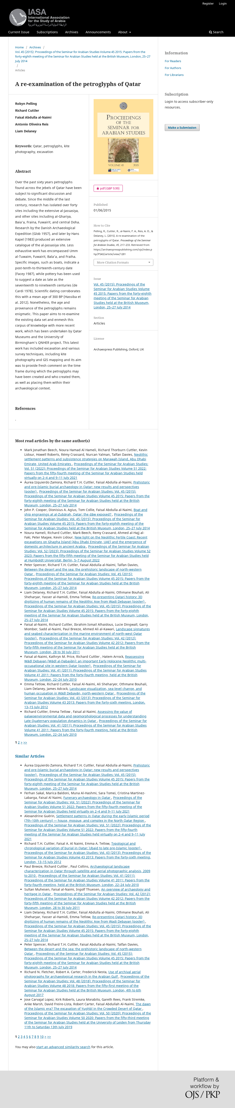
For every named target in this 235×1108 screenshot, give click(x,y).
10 (42, 1036)
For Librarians (174, 75)
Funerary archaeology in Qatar (87, 797)
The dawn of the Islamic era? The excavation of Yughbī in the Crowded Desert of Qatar (87, 1006)
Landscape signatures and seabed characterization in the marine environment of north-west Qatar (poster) (87, 633)
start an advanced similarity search (63, 1047)
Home (19, 47)
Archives (71, 32)
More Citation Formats (113, 262)
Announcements (98, 32)
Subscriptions (47, 32)
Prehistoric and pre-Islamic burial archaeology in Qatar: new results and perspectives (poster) (87, 487)
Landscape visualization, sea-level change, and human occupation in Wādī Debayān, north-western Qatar (83, 690)
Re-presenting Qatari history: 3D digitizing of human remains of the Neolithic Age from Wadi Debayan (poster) (84, 599)
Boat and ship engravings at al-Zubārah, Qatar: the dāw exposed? (85, 512)
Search (218, 32)
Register (208, 3)
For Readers (173, 61)
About (123, 32)
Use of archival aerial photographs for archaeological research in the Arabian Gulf (82, 974)
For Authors (173, 68)
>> (25, 742)
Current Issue (18, 32)
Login (223, 3)
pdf (107, 188)
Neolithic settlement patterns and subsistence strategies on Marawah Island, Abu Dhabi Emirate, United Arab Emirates (86, 459)
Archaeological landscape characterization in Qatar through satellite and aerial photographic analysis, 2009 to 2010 (87, 871)
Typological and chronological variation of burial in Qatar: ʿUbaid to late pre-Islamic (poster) (82, 845)
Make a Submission (182, 127)
